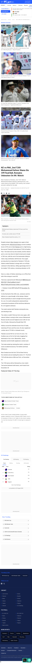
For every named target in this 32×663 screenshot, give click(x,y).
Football (14, 414)
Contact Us (3, 653)
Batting (11, 463)
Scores (9, 5)
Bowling (18, 463)
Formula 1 (4, 633)
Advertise (3, 647)
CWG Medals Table (8, 524)
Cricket (3, 5)
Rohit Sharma (7, 539)
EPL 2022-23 (20, 613)
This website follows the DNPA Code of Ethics (11, 655)
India (9, 478)
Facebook (5, 418)
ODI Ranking (16, 459)
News (13, 19)
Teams (4, 603)
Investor (3, 650)
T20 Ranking (26, 459)
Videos (4, 600)
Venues (4, 605)
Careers (20, 650)
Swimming (5, 640)
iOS (2, 421)
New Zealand (14, 242)
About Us (10, 647)
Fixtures (20, 5)
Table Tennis (13, 640)
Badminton (26, 633)
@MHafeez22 (27, 280)
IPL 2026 (4, 14)
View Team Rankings (16, 485)
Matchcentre (5, 625)
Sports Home (3, 19)
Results (26, 5)
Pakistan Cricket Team (10, 404)
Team (4, 463)
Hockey (18, 633)
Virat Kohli (6, 528)
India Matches (5, 11)
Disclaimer (23, 647)
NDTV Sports (23, 416)
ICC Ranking (20, 605)
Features (19, 600)
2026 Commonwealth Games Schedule (13, 531)
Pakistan (17, 247)
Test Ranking (6, 459)
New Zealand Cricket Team (11, 401)
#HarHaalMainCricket (13, 282)
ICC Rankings (7, 535)
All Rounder (26, 463)
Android (27, 420)
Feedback (16, 647)
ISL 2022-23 (5, 613)
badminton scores (10, 416)
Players (19, 603)
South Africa (10, 472)
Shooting (22, 637)
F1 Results (17, 416)
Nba (8, 637)
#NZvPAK (4, 282)
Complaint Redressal (11, 650)
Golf (3, 637)
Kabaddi (14, 637)
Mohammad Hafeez (15, 244)
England (10, 481)
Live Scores (5, 593)
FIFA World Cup (7, 520)
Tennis (12, 633)
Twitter (17, 418)
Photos (18, 598)
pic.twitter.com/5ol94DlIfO (21, 284)
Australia (10, 469)
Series (14, 5)
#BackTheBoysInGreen (7, 284)
